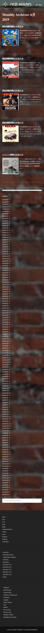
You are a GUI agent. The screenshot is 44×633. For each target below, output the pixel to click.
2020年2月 (5, 355)
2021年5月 (5, 324)
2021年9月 (5, 315)
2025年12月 (5, 206)
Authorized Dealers (7, 529)
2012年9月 (5, 482)
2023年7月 (5, 265)
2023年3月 (5, 275)
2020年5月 (5, 348)
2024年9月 (5, 239)
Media (37, 51)
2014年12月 (5, 459)
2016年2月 (5, 449)
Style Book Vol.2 (7, 567)
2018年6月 (5, 402)
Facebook (4, 536)
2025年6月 (5, 218)
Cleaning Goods (7, 592)
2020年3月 (5, 353)
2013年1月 (5, 475)
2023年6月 (5, 268)
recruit (3, 534)
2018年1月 (5, 411)
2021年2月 (5, 331)
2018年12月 (5, 388)
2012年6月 (5, 489)
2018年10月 (5, 393)
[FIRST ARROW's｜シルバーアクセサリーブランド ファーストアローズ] (22, 4)
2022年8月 (5, 291)
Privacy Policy (7, 609)
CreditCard (6, 587)
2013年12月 (5, 463)
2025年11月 (5, 209)
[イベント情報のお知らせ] (10, 174)
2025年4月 (5, 223)
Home (3, 517)
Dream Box (6, 552)
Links (4, 605)
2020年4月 (5, 350)
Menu (40, 5)
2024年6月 (5, 246)
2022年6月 (5, 296)
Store (3, 519)
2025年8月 (5, 216)
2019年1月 (5, 386)
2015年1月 (5, 456)
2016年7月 (5, 437)
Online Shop (5, 541)
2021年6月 (5, 322)
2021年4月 (5, 327)
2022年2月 (5, 303)
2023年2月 (5, 277)
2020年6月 (5, 345)
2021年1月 (5, 334)
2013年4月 (5, 473)
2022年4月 (5, 298)
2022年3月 (5, 301)
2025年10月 (5, 211)
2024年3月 (5, 253)
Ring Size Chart (7, 612)
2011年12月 (5, 492)
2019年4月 (5, 378)
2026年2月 (5, 204)
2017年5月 (5, 421)
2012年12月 (5, 478)
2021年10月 (5, 312)
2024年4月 (5, 251)
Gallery (5, 577)
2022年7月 (5, 294)
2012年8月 (5, 485)
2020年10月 (5, 341)
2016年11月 (5, 428)
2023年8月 (5, 263)
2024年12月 (5, 232)
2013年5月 (5, 470)
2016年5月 (5, 442)
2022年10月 (5, 287)
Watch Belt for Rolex (8, 554)
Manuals (5, 607)
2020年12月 (5, 336)
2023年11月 (5, 258)
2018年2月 (5, 409)
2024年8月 (5, 242)
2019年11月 (5, 362)
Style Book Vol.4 (7, 572)
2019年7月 (5, 371)
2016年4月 (5, 445)
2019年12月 (5, 360)
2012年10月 (5, 480)
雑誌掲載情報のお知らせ (12, 26)
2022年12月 (5, 282)
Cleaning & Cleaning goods (10, 595)
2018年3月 (5, 407)
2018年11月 (5, 390)
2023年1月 (5, 279)
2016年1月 (5, 452)
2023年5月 (5, 270)
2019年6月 (5, 374)
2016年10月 (5, 430)
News (3, 522)
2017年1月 (5, 423)
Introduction (6, 562)
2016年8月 (5, 435)
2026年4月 (5, 199)
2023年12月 (5, 256)
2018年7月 (5, 400)
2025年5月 (5, 220)
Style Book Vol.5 (7, 574)
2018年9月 (5, 395)
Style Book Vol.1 (7, 564)
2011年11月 (5, 494)
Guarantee (5, 600)
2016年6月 (5, 440)
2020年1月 (5, 357)
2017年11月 (5, 416)
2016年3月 (5, 447)
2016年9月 (5, 433)
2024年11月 (5, 235)
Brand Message (7, 590)
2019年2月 (5, 383)
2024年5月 (5, 249)
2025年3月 (5, 225)
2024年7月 (5, 244)
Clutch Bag (5, 559)
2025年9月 (5, 213)
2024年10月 (5, 237)
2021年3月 (5, 329)
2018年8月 (5, 397)
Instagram (4, 539)
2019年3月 (5, 381)
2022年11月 (5, 284)
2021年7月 (5, 320)
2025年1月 (5, 230)
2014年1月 (5, 461)
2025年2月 (5, 228)
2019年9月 (5, 367)
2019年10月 (5, 364)
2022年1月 (5, 305)
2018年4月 (5, 404)
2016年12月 (5, 426)
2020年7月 (5, 343)
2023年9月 (5, 261)
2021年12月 (5, 308)
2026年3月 (5, 202)
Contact (4, 532)
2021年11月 (5, 310)
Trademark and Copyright (9, 617)
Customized (6, 597)
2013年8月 (5, 468)
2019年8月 (5, 369)
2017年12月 (5, 414)
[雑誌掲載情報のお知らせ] (10, 45)
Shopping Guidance (8, 614)
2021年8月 (5, 317)
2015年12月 (5, 454)
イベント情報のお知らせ (12, 154)
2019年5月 (5, 376)
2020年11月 (5, 338)
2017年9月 (5, 419)
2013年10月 (5, 466)
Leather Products (7, 602)
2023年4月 (5, 272)
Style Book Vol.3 (7, 569)
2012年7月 (5, 487)
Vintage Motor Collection (9, 557)
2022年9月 (5, 289)
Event (37, 180)
